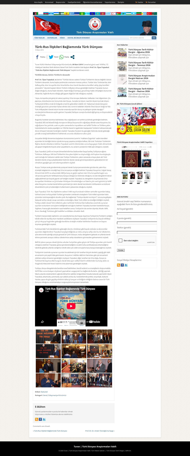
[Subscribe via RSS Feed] (36, 419)
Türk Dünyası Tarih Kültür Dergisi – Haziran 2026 (141, 90)
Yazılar (140, 2)
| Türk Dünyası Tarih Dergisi (114, 451)
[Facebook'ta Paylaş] (40, 57)
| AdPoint (127, 451)
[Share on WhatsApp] (64, 57)
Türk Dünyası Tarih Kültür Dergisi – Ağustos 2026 (141, 50)
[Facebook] (40, 419)
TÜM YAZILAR (39, 38)
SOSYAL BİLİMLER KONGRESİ (79, 38)
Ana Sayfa (38, 2)
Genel (45, 395)
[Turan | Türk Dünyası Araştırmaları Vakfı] (95, 35)
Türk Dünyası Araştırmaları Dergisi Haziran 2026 (141, 77)
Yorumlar (152, 2)
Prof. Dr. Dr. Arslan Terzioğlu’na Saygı (99, 431)
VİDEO (62, 38)
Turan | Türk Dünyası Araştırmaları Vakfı (95, 446)
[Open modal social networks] (72, 57)
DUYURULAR (52, 38)
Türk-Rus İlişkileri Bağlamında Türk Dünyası (68, 47)
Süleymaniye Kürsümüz (57, 395)
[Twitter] (44, 419)
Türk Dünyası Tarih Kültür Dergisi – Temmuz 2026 (141, 64)
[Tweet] (53, 57)
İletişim (121, 2)
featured (44, 392)
